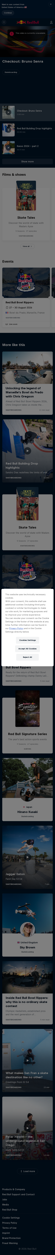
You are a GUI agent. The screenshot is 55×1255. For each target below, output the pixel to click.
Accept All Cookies (27, 649)
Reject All (27, 657)
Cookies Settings (27, 640)
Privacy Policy (16, 628)
